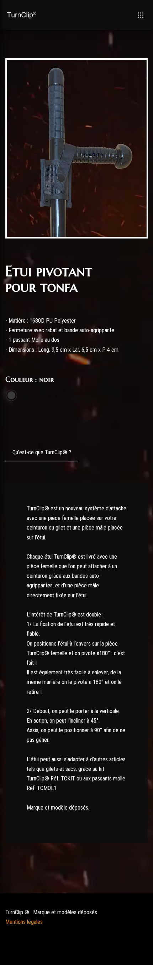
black (11, 395)
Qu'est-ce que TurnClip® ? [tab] (41, 452)
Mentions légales (24, 922)
